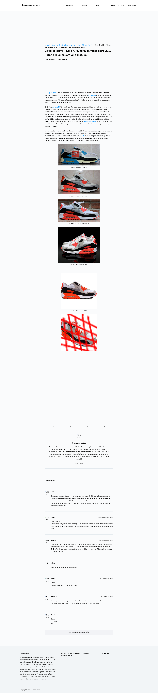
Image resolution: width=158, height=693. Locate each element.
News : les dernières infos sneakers (63, 45)
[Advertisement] (79, 24)
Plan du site (85, 653)
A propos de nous (74, 653)
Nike (78, 45)
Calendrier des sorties (117, 5)
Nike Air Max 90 (87, 45)
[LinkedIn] (104, 426)
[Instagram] (108, 653)
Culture (84, 5)
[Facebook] (53, 426)
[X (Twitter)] (70, 426)
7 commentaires (62, 59)
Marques (98, 5)
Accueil (47, 45)
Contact (63, 653)
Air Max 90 (92, 95)
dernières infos (68, 5)
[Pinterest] (87, 426)
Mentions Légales (66, 655)
